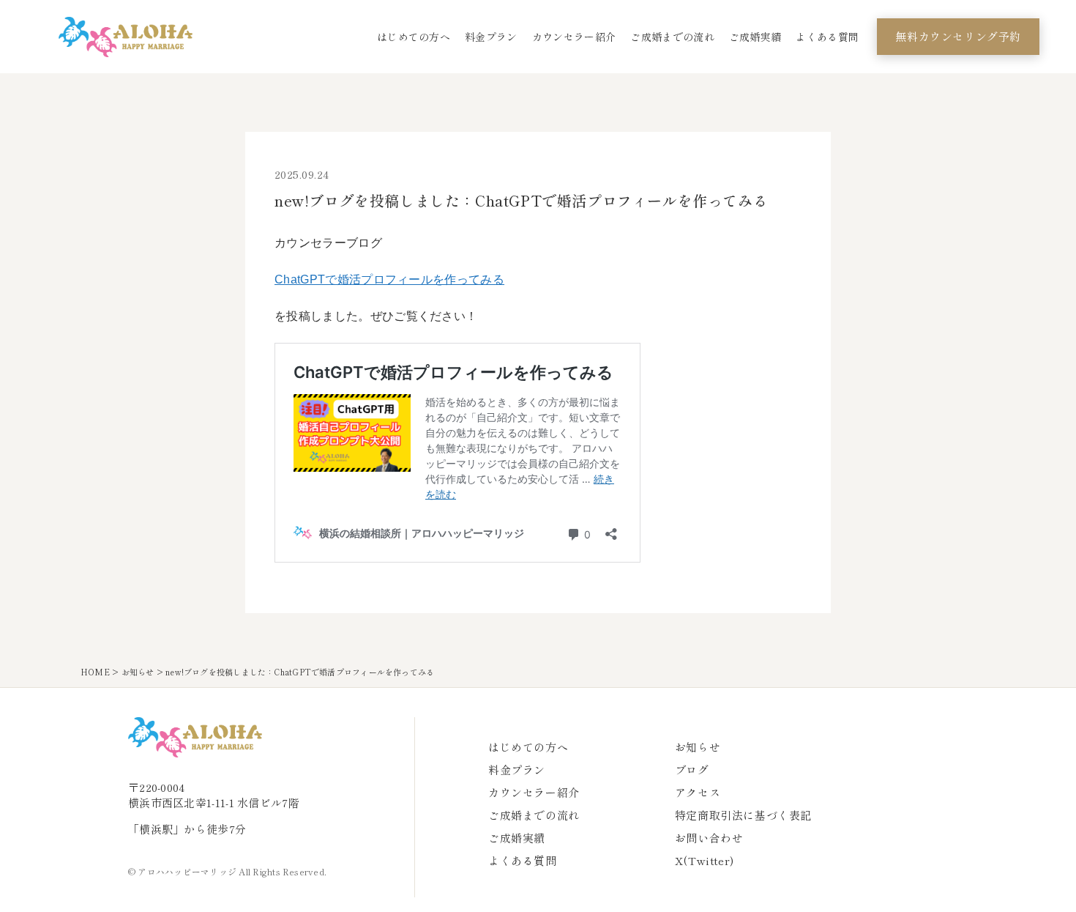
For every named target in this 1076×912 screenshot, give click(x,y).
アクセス (697, 792)
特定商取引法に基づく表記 (743, 815)
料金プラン (491, 36)
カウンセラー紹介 (574, 36)
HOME (95, 672)
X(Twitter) (704, 860)
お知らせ (138, 672)
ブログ (692, 769)
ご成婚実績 (755, 36)
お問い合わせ (709, 837)
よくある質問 (827, 36)
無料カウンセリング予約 (958, 36)
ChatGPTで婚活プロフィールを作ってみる (389, 279)
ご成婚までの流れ (672, 36)
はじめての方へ (413, 36)
